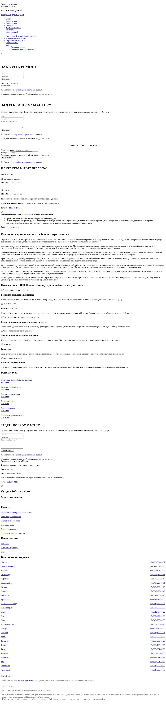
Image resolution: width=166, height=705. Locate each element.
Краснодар (5, 595)
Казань (4, 587)
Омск (3, 612)
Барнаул (4, 570)
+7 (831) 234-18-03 (157, 604)
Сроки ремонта (12, 21)
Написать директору (9, 548)
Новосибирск (6, 608)
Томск (3, 645)
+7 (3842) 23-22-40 (157, 591)
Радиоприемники (18, 47)
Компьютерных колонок (11, 517)
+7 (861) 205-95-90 (157, 595)
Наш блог (6, 676)
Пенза (3, 616)
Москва (4, 562)
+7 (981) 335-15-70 (157, 670)
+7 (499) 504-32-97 (8, 6)
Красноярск (6, 599)
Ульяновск (5, 657)
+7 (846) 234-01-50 (157, 628)
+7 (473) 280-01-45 (157, 579)
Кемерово (5, 591)
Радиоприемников (8, 529)
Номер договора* (8, 150)
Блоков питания (7, 525)
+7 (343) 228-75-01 (157, 583)
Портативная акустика (15, 40)
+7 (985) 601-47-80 (157, 649)
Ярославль (5, 670)
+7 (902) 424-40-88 (157, 616)
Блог (3, 552)
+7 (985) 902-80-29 (157, 637)
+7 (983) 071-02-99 (157, 657)
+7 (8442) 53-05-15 (157, 575)
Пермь (3, 620)
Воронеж (5, 579)
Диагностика (11, 23)
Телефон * (5, 153)
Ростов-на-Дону (7, 624)
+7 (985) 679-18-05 (157, 633)
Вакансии (5, 544)
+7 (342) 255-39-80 (157, 620)
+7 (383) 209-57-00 (157, 608)
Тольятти (5, 641)
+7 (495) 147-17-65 (12, 208)
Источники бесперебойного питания (21, 36)
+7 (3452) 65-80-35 (157, 653)
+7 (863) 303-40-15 (157, 624)
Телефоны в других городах (12, 15)
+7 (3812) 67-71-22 (157, 612)
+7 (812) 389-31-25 (157, 566)
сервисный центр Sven (24, 680)
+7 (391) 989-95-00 (157, 599)
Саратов (4, 633)
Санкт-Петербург (8, 566)
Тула (3, 649)
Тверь (3, 637)
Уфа (2, 662)
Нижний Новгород (9, 604)
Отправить (8, 157)
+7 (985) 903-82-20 (157, 641)
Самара (4, 628)
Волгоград (5, 575)
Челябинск (5, 666)
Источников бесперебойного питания (16, 512)
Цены (8, 19)
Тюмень (4, 653)
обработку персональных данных (28, 90)
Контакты (10, 30)
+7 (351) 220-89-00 (157, 666)
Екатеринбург (7, 583)
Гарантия (9, 25)
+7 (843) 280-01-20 (157, 587)
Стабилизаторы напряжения (22, 49)
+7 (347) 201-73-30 (157, 662)
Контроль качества (13, 28)
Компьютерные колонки (16, 38)
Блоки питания (12, 43)
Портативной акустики (10, 521)
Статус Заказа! (12, 32)
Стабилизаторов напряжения (13, 533)
